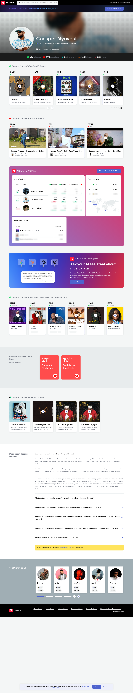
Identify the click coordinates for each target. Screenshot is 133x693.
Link (35, 231)
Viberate (7, 3)
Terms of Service (118, 611)
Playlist (18, 226)
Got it (96, 687)
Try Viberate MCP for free (114, 9)
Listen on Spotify (115, 108)
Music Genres (38, 609)
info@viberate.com (65, 547)
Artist (24, 184)
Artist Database (63, 609)
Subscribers (74, 184)
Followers (54, 184)
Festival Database (77, 609)
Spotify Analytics (91, 609)
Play (19, 86)
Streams (63, 184)
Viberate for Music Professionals (110, 609)
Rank (17, 184)
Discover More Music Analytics (120, 3)
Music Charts (50, 609)
